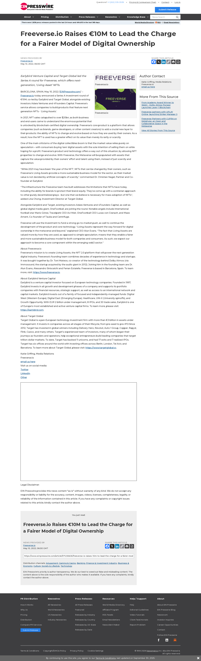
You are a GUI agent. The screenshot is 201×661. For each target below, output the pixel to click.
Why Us (24, 610)
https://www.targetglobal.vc (100, 347)
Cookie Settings (95, 651)
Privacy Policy (77, 651)
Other (24, 377)
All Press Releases (84, 605)
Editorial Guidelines (139, 610)
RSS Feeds (108, 615)
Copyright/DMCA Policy (54, 651)
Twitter (24, 369)
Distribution (26, 620)
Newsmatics (152, 651)
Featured (79, 610)
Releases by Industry (85, 615)
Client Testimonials (139, 620)
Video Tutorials (137, 615)
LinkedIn (25, 373)
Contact (165, 2)
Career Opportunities (167, 625)
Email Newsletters (171, 22)
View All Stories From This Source (158, 130)
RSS (159, 22)
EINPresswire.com (70, 91)
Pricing (142, 2)
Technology (66, 566)
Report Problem (138, 625)
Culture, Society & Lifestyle (47, 566)
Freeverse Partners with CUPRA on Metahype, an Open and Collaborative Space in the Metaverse (159, 122)
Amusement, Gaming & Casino (61, 563)
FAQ (132, 605)
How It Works (27, 605)
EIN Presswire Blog (166, 610)
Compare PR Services (31, 625)
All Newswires (54, 605)
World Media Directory (144, 22)
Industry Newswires (57, 620)
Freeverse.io (27, 61)
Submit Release (167, 9)
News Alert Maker (111, 625)
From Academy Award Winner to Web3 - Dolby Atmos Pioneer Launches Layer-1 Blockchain (158, 105)
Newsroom (162, 615)
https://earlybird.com (32, 310)
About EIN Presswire (167, 605)
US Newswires (55, 615)
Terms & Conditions (30, 651)
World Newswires (56, 610)
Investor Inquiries (165, 620)
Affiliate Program (111, 610)
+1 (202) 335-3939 (116, 2)
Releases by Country (85, 620)
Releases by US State (85, 625)
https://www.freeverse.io (46, 272)
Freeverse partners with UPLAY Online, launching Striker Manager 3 (159, 113)
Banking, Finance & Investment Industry (97, 563)
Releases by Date (83, 630)
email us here (28, 361)
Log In (177, 2)
